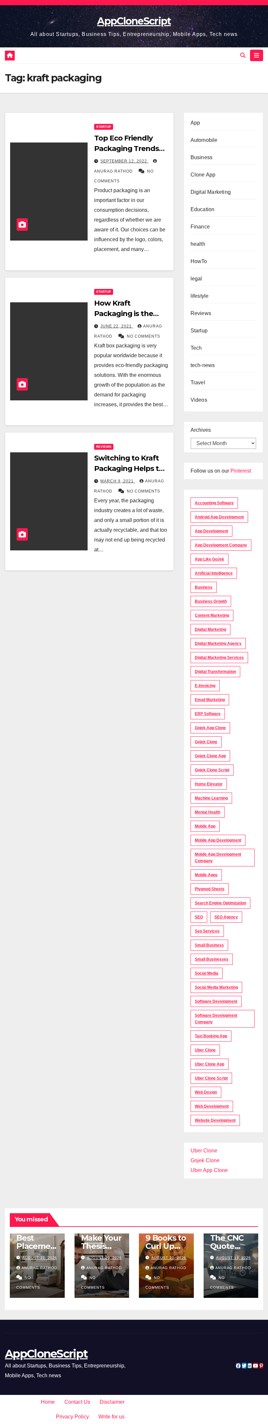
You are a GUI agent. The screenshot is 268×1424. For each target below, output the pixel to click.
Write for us (111, 1416)
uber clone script (211, 1078)
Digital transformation (215, 671)
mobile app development (218, 840)
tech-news (203, 365)
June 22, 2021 (116, 326)
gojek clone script (212, 770)
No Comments (143, 336)
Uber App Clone (209, 1170)
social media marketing (216, 987)
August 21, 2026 (39, 1258)
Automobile (204, 140)
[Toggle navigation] (256, 55)
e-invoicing (205, 685)
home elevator (209, 784)
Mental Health (207, 812)
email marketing (210, 699)
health (198, 244)
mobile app (205, 826)
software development (216, 1001)
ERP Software (208, 714)
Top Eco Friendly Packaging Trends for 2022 (126, 148)
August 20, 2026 (104, 1258)
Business (202, 157)
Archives (201, 430)
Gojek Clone (206, 742)
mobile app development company (218, 857)
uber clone (205, 1050)
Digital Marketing (211, 192)
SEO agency (226, 917)
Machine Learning (211, 798)
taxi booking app (211, 1036)
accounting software (214, 503)
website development (215, 1120)
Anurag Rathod (39, 1268)
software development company (216, 1018)
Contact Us (77, 1402)
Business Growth (211, 601)
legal (196, 278)
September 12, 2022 (124, 161)
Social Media (206, 973)
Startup (103, 126)
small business (209, 945)
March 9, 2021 (117, 481)
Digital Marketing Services (219, 657)
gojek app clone (210, 728)
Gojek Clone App (210, 756)
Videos (199, 400)
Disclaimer (112, 1402)
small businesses (211, 959)
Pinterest (240, 471)
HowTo (199, 261)
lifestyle (200, 296)
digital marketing (210, 629)
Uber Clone (204, 1150)
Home (48, 1402)
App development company (221, 545)
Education (203, 209)
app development (211, 531)
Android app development (219, 517)
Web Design (206, 1092)
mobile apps (206, 875)
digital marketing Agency (218, 643)
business (203, 587)
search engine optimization (220, 903)
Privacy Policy (72, 1416)
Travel (198, 382)
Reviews (103, 446)
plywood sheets (210, 889)
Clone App (203, 174)
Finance (200, 226)
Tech (196, 348)
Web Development (212, 1106)
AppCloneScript (134, 21)
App (195, 123)
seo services (207, 931)
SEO (199, 917)
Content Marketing (212, 615)
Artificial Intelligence (214, 573)
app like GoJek (209, 559)
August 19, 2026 (233, 1258)
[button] (242, 55)
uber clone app (209, 1064)
